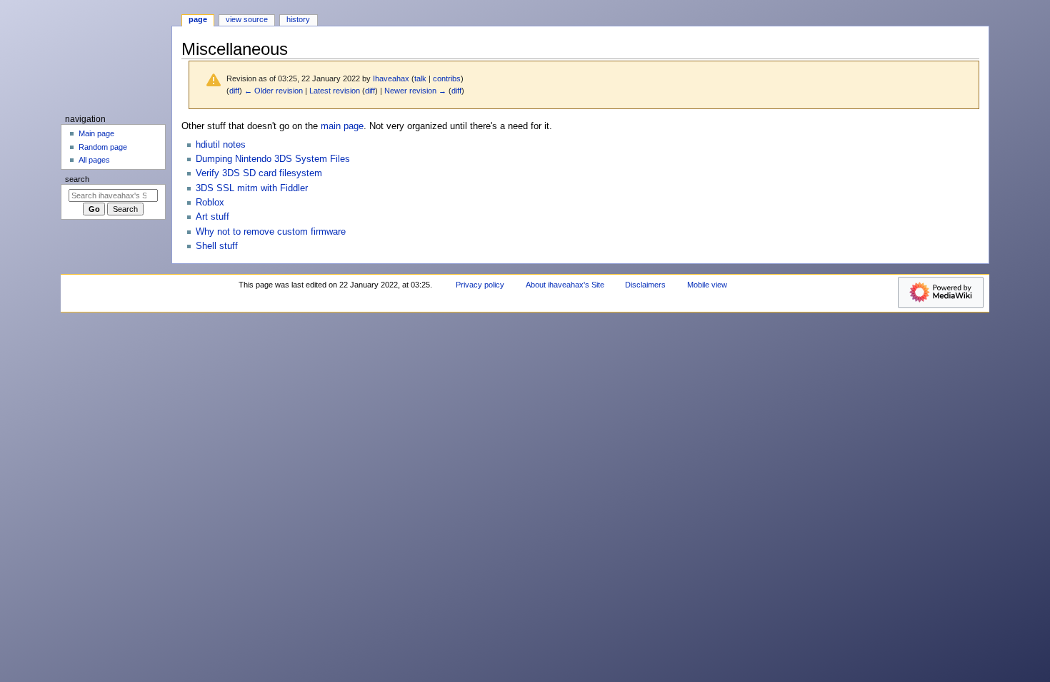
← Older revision (273, 90)
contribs (447, 78)
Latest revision (334, 90)
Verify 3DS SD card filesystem (259, 173)
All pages (94, 160)
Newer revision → (415, 90)
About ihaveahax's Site (565, 284)
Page (198, 19)
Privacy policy (480, 284)
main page (342, 126)
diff (234, 90)
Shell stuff (217, 246)
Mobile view (707, 284)
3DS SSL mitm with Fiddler (252, 188)
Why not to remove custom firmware (271, 232)
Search (77, 179)
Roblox (210, 203)
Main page (96, 133)
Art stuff (212, 217)
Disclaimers (645, 284)
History (298, 19)
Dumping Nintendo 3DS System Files (273, 159)
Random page (103, 147)
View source (247, 19)
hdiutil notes (221, 145)
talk (420, 78)
